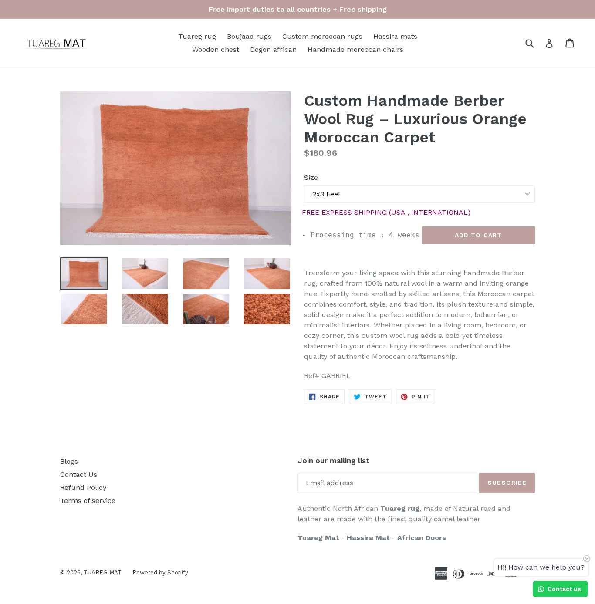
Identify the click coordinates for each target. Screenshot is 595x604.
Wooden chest (215, 49)
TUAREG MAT (103, 572)
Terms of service (87, 500)
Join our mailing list (333, 460)
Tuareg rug (197, 36)
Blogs (69, 461)
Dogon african (273, 49)
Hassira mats (395, 36)
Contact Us (78, 474)
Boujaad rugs (249, 36)
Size (311, 177)
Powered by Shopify (160, 572)
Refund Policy (83, 487)
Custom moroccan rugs (322, 36)
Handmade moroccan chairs (355, 49)
